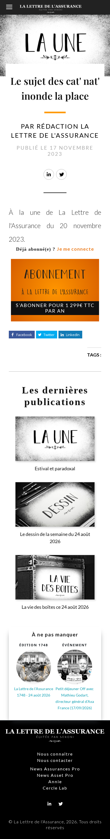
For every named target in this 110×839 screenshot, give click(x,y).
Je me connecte (75, 249)
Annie (55, 781)
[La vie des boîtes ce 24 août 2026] (55, 577)
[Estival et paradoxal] (55, 438)
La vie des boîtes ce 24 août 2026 (55, 607)
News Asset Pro (55, 775)
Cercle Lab (55, 787)
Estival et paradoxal (55, 468)
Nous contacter (55, 760)
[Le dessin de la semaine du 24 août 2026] (55, 504)
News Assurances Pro (55, 768)
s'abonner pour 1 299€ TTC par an (55, 308)
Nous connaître (55, 753)
